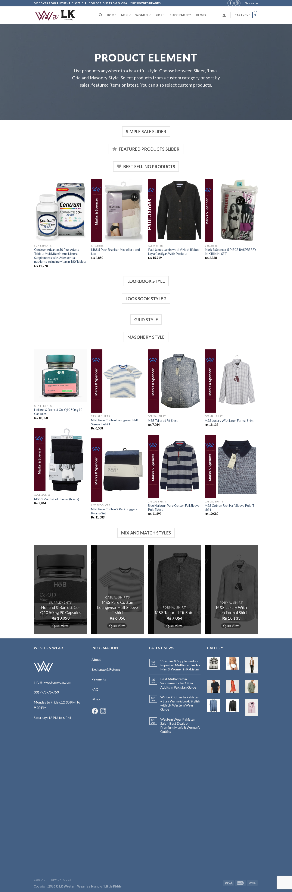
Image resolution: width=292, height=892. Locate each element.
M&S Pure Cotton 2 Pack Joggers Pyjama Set (114, 511)
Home (111, 15)
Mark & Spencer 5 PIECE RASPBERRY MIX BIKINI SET (230, 251)
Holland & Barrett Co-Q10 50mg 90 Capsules (58, 412)
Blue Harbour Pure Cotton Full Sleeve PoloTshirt (173, 507)
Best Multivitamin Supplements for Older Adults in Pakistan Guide (178, 683)
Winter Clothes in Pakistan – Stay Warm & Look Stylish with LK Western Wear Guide (180, 703)
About (96, 659)
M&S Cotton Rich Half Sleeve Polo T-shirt (230, 507)
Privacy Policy (61, 879)
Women (141, 15)
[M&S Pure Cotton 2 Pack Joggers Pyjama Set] (117, 470)
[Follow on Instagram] (237, 3)
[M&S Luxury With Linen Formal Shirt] (231, 381)
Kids (158, 15)
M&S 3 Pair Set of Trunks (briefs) (56, 499)
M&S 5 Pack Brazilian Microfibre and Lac (115, 251)
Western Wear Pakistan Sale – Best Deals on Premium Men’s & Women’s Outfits (180, 725)
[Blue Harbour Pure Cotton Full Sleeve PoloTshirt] (174, 466)
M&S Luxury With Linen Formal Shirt (229, 420)
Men (124, 15)
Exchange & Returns (106, 669)
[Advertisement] (59, 806)
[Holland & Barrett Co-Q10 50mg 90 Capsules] (60, 375)
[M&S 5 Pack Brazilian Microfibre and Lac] (117, 210)
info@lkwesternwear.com (52, 682)
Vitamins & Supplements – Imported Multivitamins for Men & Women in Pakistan (180, 665)
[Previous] (34, 227)
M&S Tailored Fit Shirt (163, 420)
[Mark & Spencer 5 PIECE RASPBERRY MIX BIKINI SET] (231, 210)
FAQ (94, 689)
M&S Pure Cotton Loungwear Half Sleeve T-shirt (114, 422)
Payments (98, 679)
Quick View (60, 626)
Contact (40, 879)
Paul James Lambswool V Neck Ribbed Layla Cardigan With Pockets (173, 251)
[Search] (100, 15)
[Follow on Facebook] (230, 3)
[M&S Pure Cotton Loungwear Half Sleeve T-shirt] (117, 381)
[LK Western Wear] (55, 15)
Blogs (201, 15)
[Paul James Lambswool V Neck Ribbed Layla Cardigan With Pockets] (174, 210)
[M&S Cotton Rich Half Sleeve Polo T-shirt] (231, 466)
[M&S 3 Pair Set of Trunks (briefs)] (60, 459)
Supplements (181, 15)
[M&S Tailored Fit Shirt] (174, 381)
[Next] (257, 227)
